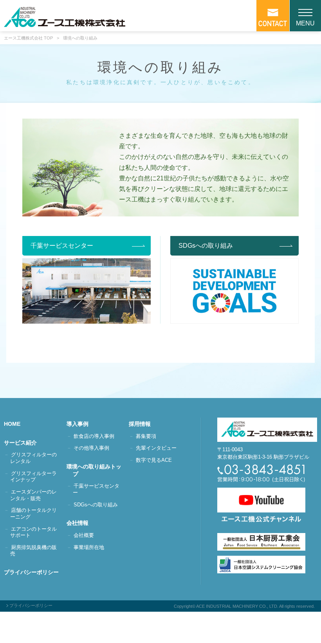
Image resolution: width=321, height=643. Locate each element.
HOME (15, 424)
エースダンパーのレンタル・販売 (33, 495)
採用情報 (143, 424)
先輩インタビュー (156, 448)
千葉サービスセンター (96, 489)
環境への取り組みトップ (97, 470)
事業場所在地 (89, 547)
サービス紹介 (23, 442)
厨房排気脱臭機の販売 (33, 550)
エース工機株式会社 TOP (28, 38)
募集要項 (146, 436)
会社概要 (84, 535)
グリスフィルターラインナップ (33, 476)
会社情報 (80, 523)
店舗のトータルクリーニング (33, 513)
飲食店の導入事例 (94, 436)
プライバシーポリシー (34, 572)
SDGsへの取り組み (96, 505)
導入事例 (80, 424)
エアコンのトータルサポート (33, 532)
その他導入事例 (91, 448)
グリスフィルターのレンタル (33, 458)
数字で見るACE (154, 460)
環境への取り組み (80, 38)
